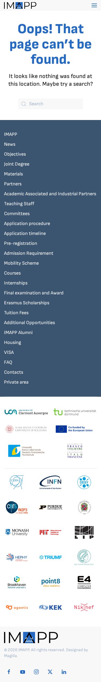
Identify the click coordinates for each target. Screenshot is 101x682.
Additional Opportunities (29, 322)
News (9, 144)
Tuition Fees (16, 313)
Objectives (15, 154)
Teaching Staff (19, 204)
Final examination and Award (34, 293)
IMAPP (10, 134)
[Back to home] (20, 5)
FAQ (8, 362)
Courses (12, 273)
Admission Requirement (28, 253)
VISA (9, 352)
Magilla (10, 655)
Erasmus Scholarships (26, 303)
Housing (12, 342)
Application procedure (27, 223)
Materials (13, 174)
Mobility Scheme (21, 263)
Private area (16, 382)
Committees (17, 213)
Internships (15, 283)
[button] (94, 5)
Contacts (13, 372)
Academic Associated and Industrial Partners (50, 194)
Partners (13, 184)
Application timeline (25, 233)
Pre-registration (20, 243)
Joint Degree (16, 164)
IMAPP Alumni (18, 332)
